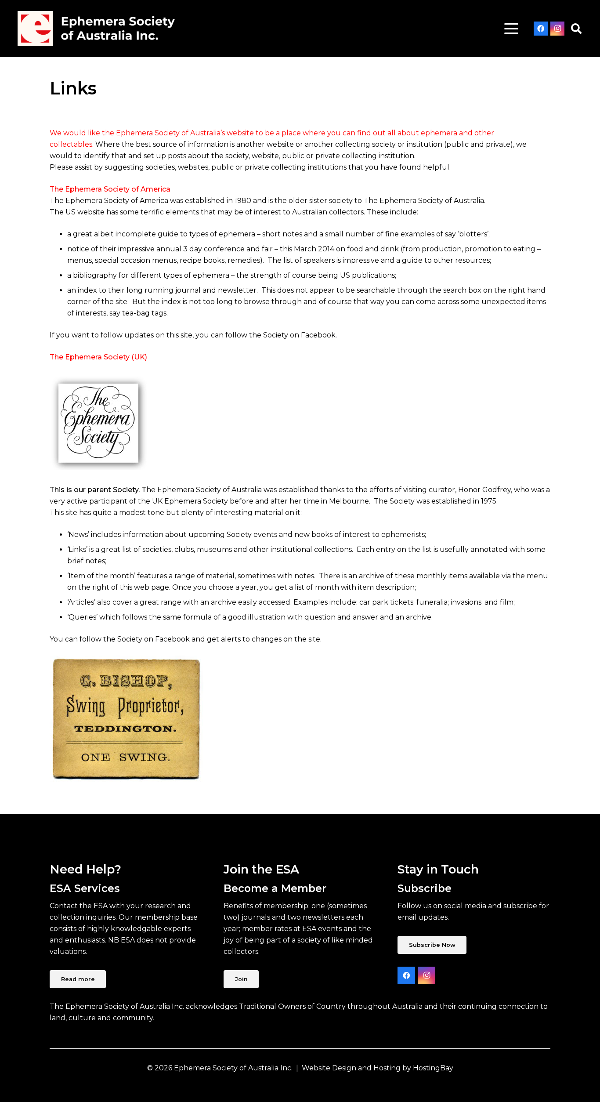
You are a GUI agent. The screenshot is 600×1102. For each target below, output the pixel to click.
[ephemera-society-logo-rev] (96, 28)
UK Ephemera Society (190, 501)
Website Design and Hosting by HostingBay (377, 1068)
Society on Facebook (153, 639)
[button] (511, 29)
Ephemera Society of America (116, 200)
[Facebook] (541, 29)
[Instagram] (557, 29)
